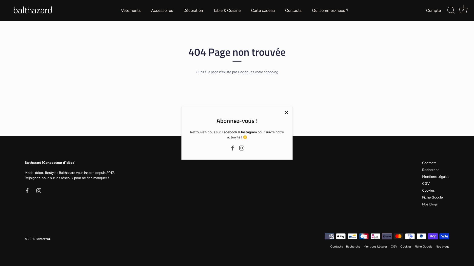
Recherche (430, 170)
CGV (426, 184)
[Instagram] (241, 148)
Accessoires (162, 10)
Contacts (293, 10)
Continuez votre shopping (258, 72)
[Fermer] (286, 112)
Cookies (428, 190)
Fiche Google (432, 197)
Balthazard (43, 239)
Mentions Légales (435, 177)
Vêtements (131, 10)
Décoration (193, 10)
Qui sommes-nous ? (330, 10)
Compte (433, 10)
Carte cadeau (263, 10)
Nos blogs (430, 204)
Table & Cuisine (227, 10)
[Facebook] (232, 148)
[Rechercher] (450, 10)
